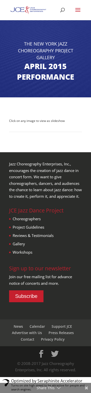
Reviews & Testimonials (33, 235)
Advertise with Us (27, 332)
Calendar (37, 326)
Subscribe (26, 296)
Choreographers (27, 218)
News (18, 326)
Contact (27, 339)
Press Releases (61, 332)
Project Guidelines (28, 227)
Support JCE (62, 326)
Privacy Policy (53, 339)
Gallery (19, 243)
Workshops (22, 252)
